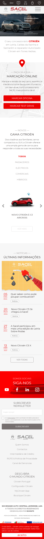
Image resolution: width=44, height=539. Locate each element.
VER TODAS (22, 360)
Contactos (22, 449)
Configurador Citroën (22, 486)
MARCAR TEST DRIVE (22, 106)
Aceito (22, 535)
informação (11, 418)
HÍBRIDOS (22, 179)
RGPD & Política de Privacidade (22, 458)
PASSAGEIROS (22, 162)
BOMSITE (30, 511)
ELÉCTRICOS (22, 168)
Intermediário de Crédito (22, 454)
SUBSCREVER (22, 427)
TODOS (22, 156)
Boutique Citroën (22, 495)
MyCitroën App (22, 491)
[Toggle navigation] (38, 9)
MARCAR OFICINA (22, 98)
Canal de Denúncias (22, 463)
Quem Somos (22, 445)
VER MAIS (22, 229)
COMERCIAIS (22, 174)
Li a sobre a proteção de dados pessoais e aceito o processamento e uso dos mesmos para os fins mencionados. (22, 419)
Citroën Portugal (22, 481)
